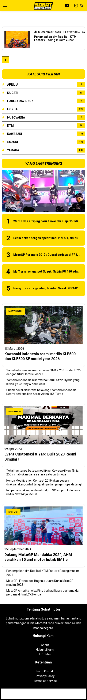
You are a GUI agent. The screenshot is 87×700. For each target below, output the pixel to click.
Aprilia (12, 84)
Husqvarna (16, 117)
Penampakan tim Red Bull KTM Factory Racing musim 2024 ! (55, 38)
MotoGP (13, 512)
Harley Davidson (20, 101)
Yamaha (13, 150)
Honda (12, 109)
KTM (10, 125)
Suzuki (12, 142)
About (45, 645)
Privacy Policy (45, 676)
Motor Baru (15, 311)
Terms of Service (45, 681)
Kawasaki (14, 134)
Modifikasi (14, 411)
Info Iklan (45, 654)
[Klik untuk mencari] (81, 5)
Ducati (12, 93)
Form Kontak (45, 671)
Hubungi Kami (45, 649)
